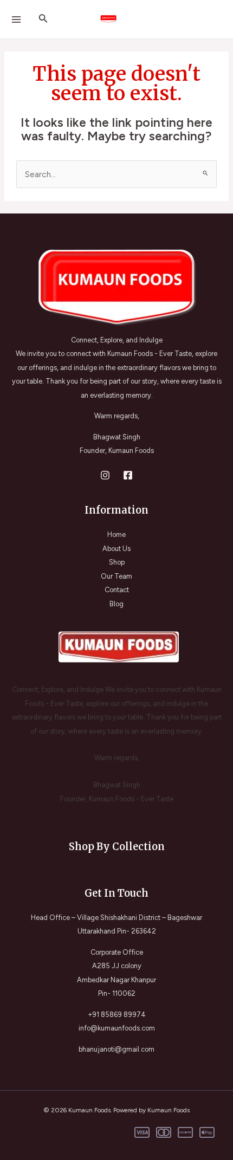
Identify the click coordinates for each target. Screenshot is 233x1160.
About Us (116, 549)
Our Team (116, 576)
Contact (117, 590)
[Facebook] (128, 475)
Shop (117, 562)
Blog (116, 604)
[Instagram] (105, 475)
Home (116, 534)
